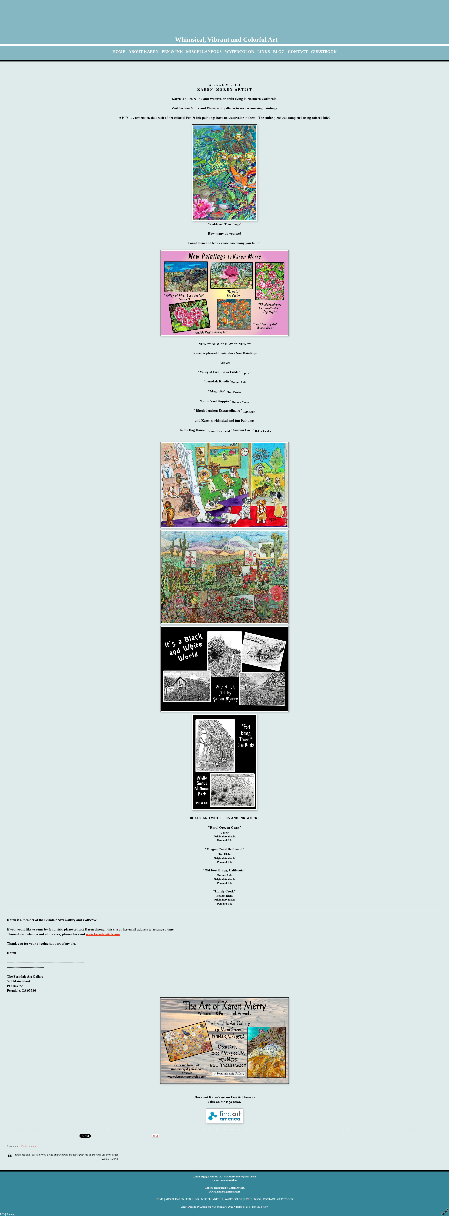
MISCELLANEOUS (204, 51)
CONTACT (298, 51)
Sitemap (10, 1214)
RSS (2, 1214)
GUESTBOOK (324, 51)
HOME (118, 51)
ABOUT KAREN (143, 51)
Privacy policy (260, 1206)
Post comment (29, 1145)
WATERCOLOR (239, 51)
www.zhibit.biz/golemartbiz (224, 1191)
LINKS (263, 51)
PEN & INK (172, 51)
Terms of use (243, 1206)
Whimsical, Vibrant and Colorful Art (226, 39)
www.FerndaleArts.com (103, 934)
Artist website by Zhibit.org (196, 1206)
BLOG (279, 51)
